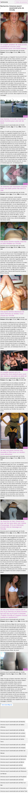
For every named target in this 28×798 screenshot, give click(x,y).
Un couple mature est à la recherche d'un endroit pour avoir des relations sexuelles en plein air (13, 374)
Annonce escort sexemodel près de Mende (12, 730)
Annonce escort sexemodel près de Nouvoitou (13, 788)
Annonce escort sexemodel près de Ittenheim (13, 759)
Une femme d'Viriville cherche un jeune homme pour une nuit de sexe (13, 121)
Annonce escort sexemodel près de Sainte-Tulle (13, 791)
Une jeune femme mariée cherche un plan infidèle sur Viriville (13, 242)
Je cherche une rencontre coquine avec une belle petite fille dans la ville (13, 188)
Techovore (4, 2)
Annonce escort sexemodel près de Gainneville (13, 756)
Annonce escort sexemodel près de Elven (11, 779)
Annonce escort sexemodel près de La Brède (12, 744)
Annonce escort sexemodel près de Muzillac (12, 721)
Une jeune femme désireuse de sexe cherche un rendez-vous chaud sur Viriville (12, 313)
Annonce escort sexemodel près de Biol (11, 765)
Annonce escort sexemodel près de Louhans (12, 733)
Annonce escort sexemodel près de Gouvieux (13, 768)
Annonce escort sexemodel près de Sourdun (12, 736)
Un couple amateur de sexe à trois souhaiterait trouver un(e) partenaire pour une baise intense (13, 46)
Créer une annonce (21, 2)
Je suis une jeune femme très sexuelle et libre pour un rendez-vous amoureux (12, 452)
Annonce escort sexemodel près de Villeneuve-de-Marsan (13, 772)
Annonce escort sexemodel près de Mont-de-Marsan (13, 752)
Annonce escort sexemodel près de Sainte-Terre (12, 740)
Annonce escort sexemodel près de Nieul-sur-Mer (13, 784)
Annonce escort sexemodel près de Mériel (12, 762)
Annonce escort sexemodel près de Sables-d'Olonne (12, 726)
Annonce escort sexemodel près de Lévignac (12, 747)
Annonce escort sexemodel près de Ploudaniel (13, 776)
